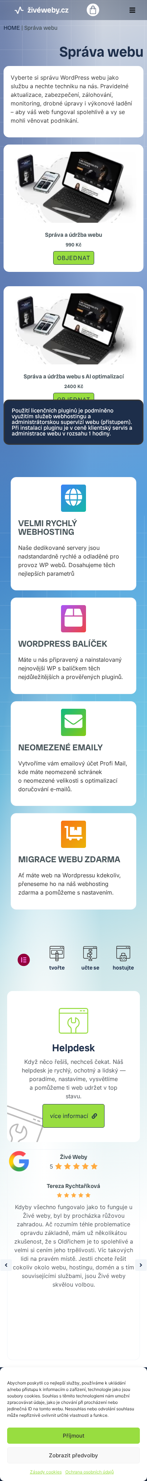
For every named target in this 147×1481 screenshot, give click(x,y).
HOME (12, 28)
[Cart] (93, 10)
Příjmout (74, 1435)
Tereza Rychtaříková (73, 1186)
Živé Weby (73, 1157)
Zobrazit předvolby (73, 1455)
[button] (132, 10)
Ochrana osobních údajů (89, 1472)
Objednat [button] (73, 257)
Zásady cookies (46, 1472)
